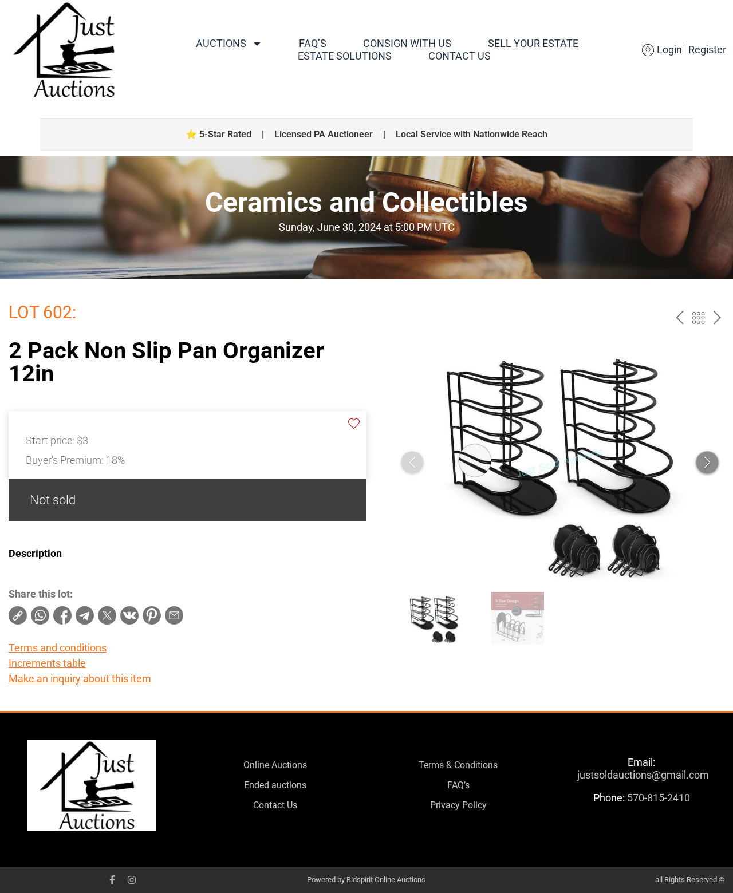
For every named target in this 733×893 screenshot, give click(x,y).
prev (679, 318)
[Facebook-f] (112, 879)
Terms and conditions (58, 648)
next (717, 318)
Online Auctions (275, 765)
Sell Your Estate (533, 43)
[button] (707, 462)
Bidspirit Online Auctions (385, 879)
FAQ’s (312, 43)
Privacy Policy (458, 805)
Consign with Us (407, 43)
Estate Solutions (345, 56)
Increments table (47, 663)
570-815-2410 (658, 798)
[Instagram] (131, 879)
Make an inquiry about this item (80, 679)
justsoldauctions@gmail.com (643, 775)
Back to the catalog (698, 318)
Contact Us (459, 56)
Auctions (221, 43)
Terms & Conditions (458, 765)
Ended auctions (275, 785)
